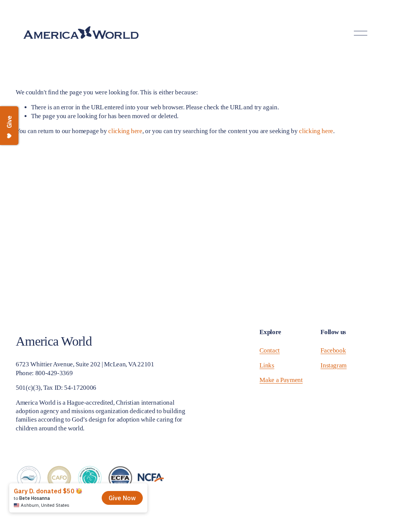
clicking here (125, 131)
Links (266, 365)
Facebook (333, 350)
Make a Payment (280, 380)
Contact (269, 350)
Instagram (333, 365)
